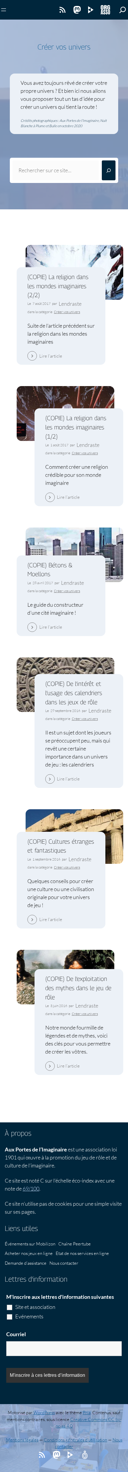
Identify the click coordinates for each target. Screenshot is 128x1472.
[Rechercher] (108, 170)
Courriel (16, 1334)
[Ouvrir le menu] (3, 9)
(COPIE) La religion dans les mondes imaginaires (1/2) (75, 427)
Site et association (35, 1307)
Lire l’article (50, 356)
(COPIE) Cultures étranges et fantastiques (60, 846)
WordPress (44, 1412)
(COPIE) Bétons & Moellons (49, 569)
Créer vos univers (67, 312)
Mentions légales (22, 1440)
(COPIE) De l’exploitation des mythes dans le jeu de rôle (78, 988)
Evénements (29, 1316)
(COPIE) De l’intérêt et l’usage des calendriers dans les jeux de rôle (73, 692)
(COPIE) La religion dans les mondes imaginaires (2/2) (57, 286)
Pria (86, 1412)
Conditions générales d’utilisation (75, 1440)
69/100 (31, 1188)
